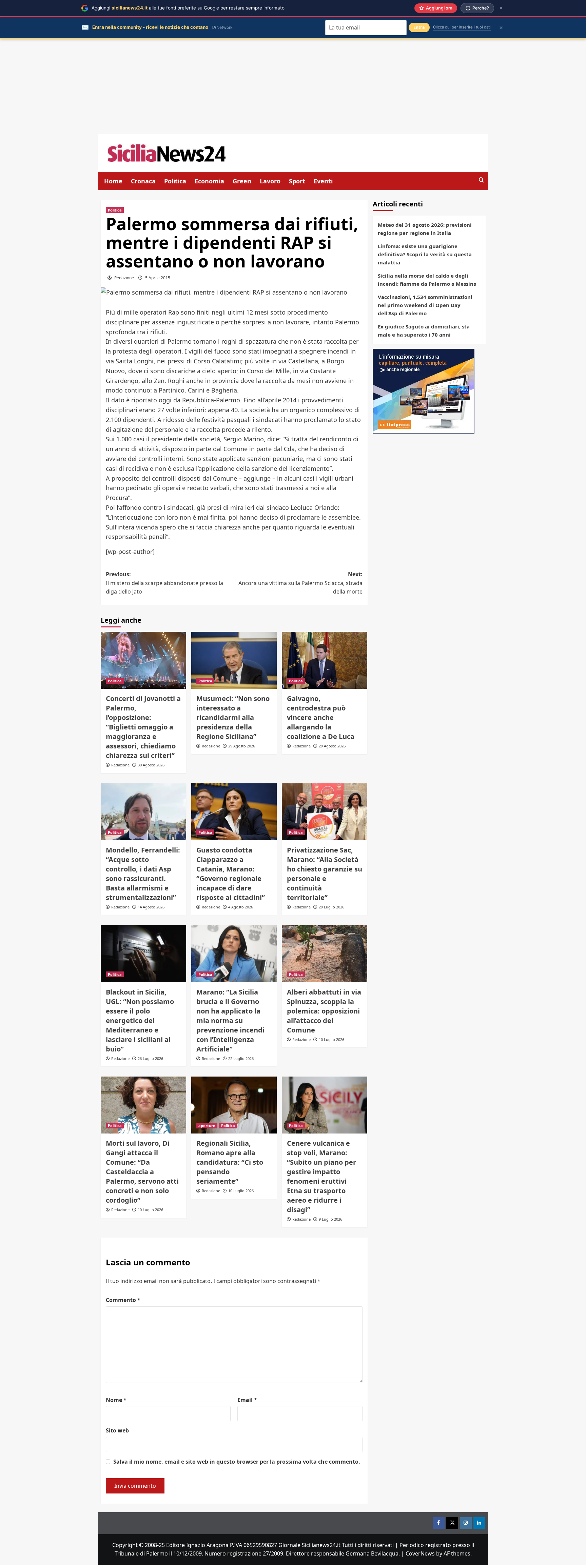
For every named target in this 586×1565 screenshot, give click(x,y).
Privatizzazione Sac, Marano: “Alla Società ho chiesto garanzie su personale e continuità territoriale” (324, 873)
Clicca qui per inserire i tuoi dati (462, 27)
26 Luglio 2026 (150, 1058)
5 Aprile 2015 (157, 278)
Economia (209, 181)
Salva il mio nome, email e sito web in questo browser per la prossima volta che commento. (236, 1461)
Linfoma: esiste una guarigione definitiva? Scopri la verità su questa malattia (425, 254)
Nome (116, 1400)
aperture (206, 1125)
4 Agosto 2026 (240, 906)
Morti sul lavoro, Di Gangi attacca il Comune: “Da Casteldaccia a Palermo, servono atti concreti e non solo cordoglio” (142, 1172)
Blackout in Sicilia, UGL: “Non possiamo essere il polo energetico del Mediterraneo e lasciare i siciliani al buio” (140, 1020)
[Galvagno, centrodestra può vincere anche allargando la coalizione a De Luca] (324, 660)
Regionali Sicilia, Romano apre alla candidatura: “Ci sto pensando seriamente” (229, 1162)
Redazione (124, 278)
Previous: (164, 582)
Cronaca (143, 181)
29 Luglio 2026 (331, 906)
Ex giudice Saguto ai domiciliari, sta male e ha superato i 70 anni (424, 330)
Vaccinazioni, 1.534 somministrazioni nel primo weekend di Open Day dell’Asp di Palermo (425, 305)
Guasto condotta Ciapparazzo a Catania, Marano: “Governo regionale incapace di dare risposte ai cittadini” (230, 873)
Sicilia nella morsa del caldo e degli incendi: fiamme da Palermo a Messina (427, 279)
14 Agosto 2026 (151, 906)
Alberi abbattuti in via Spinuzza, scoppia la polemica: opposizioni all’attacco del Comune (324, 1011)
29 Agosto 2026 (241, 745)
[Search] (481, 180)
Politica (175, 181)
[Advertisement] (293, 86)
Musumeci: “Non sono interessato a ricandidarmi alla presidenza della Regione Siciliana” (233, 717)
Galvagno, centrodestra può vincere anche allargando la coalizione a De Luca (320, 717)
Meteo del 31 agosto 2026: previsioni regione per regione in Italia (425, 228)
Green (242, 181)
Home (113, 181)
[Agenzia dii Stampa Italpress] (423, 390)
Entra (419, 27)
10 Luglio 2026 (331, 1039)
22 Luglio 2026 (241, 1058)
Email (247, 1400)
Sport (297, 181)
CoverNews (420, 1553)
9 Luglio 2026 (330, 1219)
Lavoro (270, 181)
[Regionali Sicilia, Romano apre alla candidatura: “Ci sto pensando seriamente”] (234, 1105)
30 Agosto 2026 (151, 764)
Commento (123, 1300)
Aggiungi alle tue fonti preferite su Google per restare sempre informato (188, 8)
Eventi (323, 181)
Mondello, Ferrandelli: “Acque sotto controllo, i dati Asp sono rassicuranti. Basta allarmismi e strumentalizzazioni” (143, 873)
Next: (300, 582)
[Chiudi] (501, 8)
